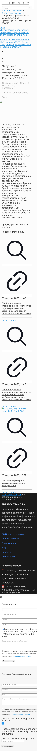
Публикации (8, 556)
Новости (17, 10)
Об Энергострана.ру (13, 534)
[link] (29, 8)
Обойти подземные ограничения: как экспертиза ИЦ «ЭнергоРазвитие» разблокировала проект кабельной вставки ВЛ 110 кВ (16, 308)
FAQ (4, 547)
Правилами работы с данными (21, 656)
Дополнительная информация (18, 718)
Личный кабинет (11, 538)
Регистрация (9, 543)
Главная (6, 10)
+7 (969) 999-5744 (15, 578)
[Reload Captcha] (3, 723)
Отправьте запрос (11, 494)
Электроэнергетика (13, 13)
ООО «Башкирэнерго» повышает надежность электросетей (13, 483)
